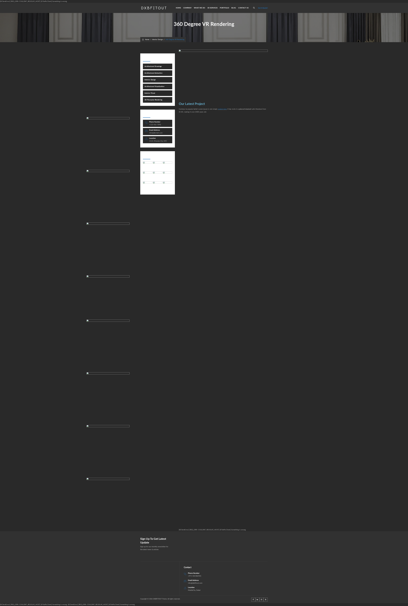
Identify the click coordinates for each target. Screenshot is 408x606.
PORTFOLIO (224, 8)
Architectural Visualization (154, 86)
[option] (108, 249)
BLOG (233, 8)
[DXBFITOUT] (153, 8)
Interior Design (150, 80)
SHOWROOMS (100, 177)
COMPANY (187, 8)
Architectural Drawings (153, 66)
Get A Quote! (263, 8)
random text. (222, 109)
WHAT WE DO (199, 8)
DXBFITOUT (157, 599)
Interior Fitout (149, 93)
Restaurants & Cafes (102, 229)
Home (146, 39)
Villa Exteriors (99, 124)
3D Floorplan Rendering (153, 100)
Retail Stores (98, 282)
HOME (178, 8)
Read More (96, 163)
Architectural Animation (153, 73)
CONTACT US (243, 8)
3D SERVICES (212, 8)
